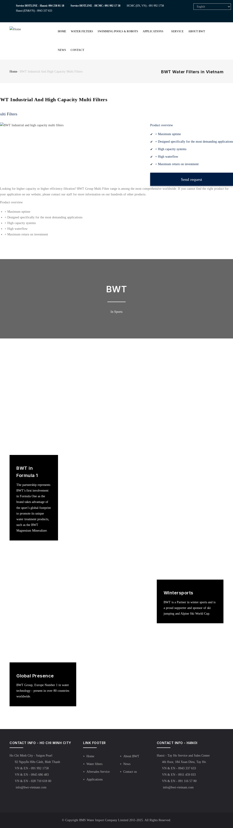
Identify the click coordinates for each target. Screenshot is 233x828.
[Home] (23, 27)
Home (62, 31)
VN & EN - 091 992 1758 (32, 768)
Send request (191, 179)
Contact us (130, 771)
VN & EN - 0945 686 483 (32, 774)
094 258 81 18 (56, 5)
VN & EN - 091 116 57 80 (179, 781)
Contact (77, 50)
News (62, 50)
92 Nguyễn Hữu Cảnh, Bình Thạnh (37, 762)
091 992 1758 (156, 5)
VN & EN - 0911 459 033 (179, 774)
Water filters (82, 31)
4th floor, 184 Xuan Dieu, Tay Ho (184, 762)
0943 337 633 (44, 10)
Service (177, 31)
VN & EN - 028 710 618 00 (33, 781)
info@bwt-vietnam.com (30, 787)
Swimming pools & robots (118, 31)
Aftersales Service (98, 771)
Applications (153, 31)
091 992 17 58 (112, 5)
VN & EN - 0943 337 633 (179, 768)
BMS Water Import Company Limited (103, 820)
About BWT (196, 31)
